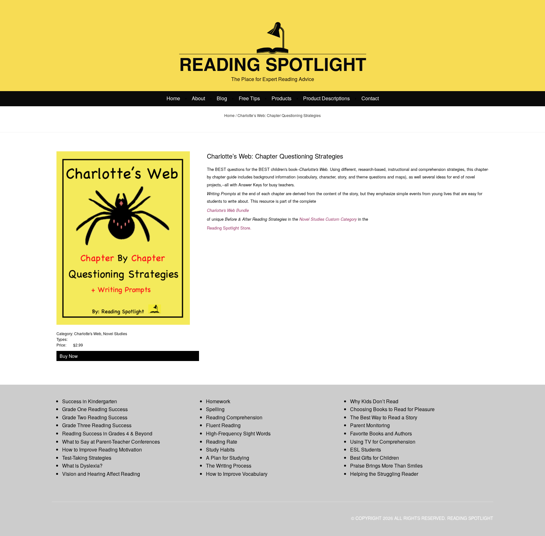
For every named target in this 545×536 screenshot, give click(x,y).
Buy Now (69, 355)
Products (281, 98)
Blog (222, 98)
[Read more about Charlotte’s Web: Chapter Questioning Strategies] (123, 237)
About (198, 98)
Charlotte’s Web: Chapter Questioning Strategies (275, 155)
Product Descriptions (326, 98)
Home (173, 98)
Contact (370, 98)
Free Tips (249, 98)
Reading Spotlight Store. (229, 228)
